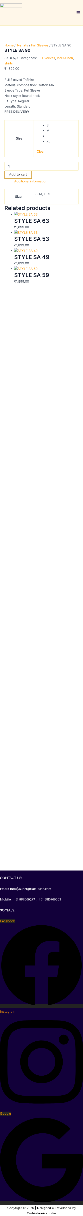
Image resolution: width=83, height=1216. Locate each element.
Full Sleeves (39, 45)
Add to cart (18, 174)
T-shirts (22, 45)
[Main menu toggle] (78, 12)
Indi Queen (65, 58)
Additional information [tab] (30, 181)
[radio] (60, 125)
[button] (41, 873)
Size (19, 138)
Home (9, 45)
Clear (40, 152)
